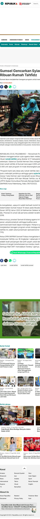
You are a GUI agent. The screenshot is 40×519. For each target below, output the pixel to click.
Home (1, 66)
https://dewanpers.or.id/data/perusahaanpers (15, 509)
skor (27, 40)
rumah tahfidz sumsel (27, 265)
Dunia (11, 44)
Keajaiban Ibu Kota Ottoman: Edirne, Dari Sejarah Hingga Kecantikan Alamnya (26, 196)
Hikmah (17, 44)
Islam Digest (32, 476)
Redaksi (16, 496)
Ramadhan (17, 487)
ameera (4, 40)
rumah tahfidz (11, 159)
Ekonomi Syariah (16, 40)
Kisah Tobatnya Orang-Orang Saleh (7, 194)
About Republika (5, 496)
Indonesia (4, 44)
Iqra (15, 476)
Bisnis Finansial (33, 481)
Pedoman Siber (33, 496)
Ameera (2, 473)
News (2, 478)
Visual (16, 484)
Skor (29, 473)
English (30, 484)
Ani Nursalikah (7, 83)
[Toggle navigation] (2, 3)
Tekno (16, 481)
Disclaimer (3, 498)
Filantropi (24, 44)
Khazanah (8, 66)
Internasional (4, 481)
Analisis (16, 478)
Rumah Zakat (33, 44)
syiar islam (4, 265)
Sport (30, 478)
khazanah (35, 40)
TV (1, 487)
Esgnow (2, 484)
